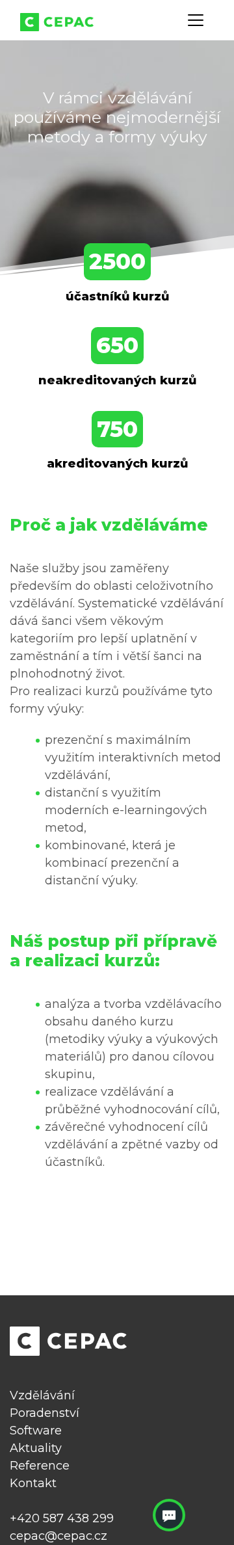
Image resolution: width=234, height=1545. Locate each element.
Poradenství (44, 1413)
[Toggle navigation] (195, 20)
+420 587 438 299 (62, 1518)
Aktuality (36, 1448)
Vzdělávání (42, 1395)
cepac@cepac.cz (58, 1536)
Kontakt (33, 1483)
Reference (40, 1466)
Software (36, 1430)
